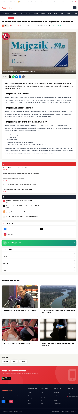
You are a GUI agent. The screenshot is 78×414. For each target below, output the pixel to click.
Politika (43, 13)
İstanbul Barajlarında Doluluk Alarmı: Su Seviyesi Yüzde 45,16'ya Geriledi (21, 173)
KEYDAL (68, 401)
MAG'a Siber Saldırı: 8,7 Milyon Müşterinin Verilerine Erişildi (17, 189)
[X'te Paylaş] (10, 76)
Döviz (42, 392)
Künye (36, 2)
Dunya (4, 270)
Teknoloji (28, 13)
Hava (42, 395)
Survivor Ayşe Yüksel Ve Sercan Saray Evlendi (14, 178)
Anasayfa (7, 13)
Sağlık (49, 13)
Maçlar (42, 400)
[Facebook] (70, 2)
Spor (21, 13)
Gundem (5, 253)
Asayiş (55, 13)
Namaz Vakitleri (44, 398)
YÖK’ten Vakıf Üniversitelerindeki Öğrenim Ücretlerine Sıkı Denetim (19, 184)
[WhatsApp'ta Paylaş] (13, 76)
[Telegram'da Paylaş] (16, 76)
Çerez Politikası (61, 2)
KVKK (54, 2)
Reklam (41, 2)
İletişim (47, 2)
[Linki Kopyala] (23, 76)
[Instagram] (75, 2)
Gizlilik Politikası (55, 411)
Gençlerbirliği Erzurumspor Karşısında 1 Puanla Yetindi (16, 167)
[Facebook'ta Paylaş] (20, 76)
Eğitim (62, 13)
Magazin (36, 13)
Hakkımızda (29, 2)
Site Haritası (73, 411)
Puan (42, 403)
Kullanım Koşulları (65, 411)
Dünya (68, 13)
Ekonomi (5, 256)
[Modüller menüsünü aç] (74, 7)
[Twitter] (73, 2)
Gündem (15, 13)
